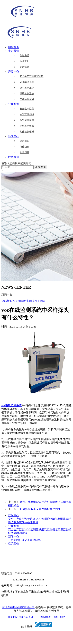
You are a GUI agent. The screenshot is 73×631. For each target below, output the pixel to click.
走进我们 (13, 50)
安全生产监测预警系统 (31, 76)
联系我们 (13, 157)
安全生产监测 (27, 108)
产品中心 (13, 71)
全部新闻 (6, 300)
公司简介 (24, 67)
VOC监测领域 (27, 114)
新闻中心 (13, 136)
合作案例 (13, 103)
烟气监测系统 (27, 88)
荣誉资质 (24, 55)
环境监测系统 (27, 93)
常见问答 (24, 152)
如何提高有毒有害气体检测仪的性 (40, 509)
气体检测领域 (27, 99)
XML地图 (60, 617)
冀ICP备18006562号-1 (20, 617)
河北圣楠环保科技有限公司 (18, 607)
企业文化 (24, 61)
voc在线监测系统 (11, 405)
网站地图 (45, 617)
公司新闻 (24, 141)
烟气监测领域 (27, 120)
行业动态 (24, 146)
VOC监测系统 (27, 82)
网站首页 (13, 47)
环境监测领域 (27, 126)
